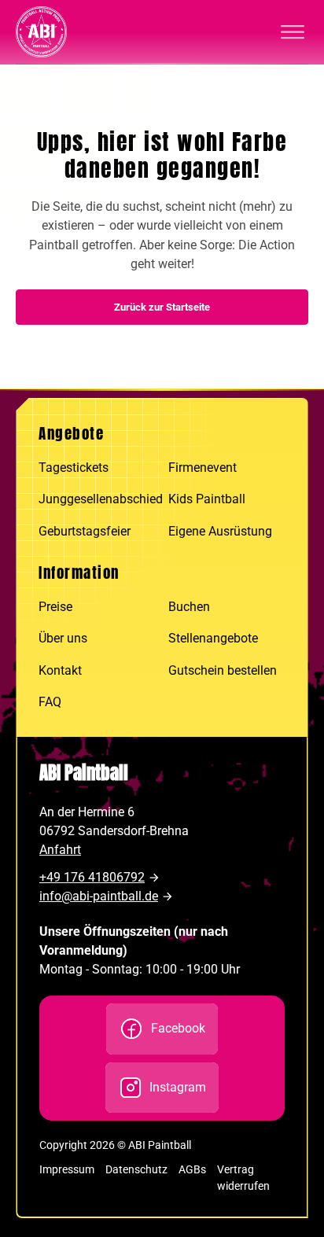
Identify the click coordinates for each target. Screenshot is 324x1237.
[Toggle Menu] (292, 32)
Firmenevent (202, 467)
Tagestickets (74, 467)
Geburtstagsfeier (85, 531)
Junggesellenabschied (97, 498)
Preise (55, 606)
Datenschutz (136, 1169)
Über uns (63, 638)
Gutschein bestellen (222, 670)
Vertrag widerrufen (243, 1177)
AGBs (192, 1169)
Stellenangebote (213, 638)
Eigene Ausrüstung (220, 531)
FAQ (50, 701)
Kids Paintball (206, 498)
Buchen (189, 606)
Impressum (66, 1169)
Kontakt (60, 670)
